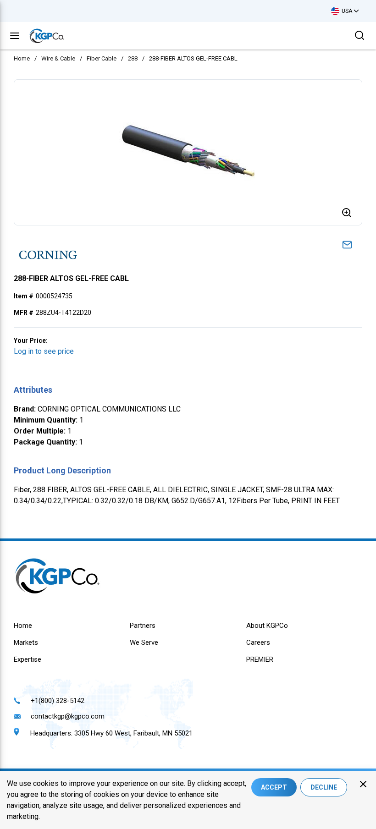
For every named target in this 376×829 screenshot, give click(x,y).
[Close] (363, 784)
